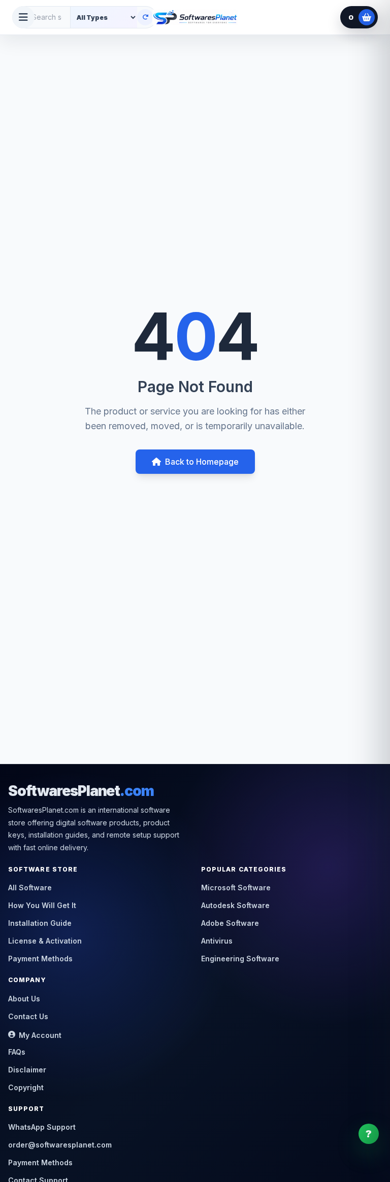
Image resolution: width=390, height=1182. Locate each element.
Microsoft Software (236, 887)
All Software (30, 887)
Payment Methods (40, 958)
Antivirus (217, 940)
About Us (24, 998)
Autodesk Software (235, 905)
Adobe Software (230, 923)
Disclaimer (27, 1069)
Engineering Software (240, 958)
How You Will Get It (42, 905)
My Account (40, 1035)
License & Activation (45, 940)
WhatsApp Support (42, 1127)
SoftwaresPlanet (81, 791)
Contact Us (28, 1016)
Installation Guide (40, 923)
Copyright (26, 1087)
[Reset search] (145, 17)
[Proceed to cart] (367, 17)
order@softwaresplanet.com (60, 1144)
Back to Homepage (202, 462)
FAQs (16, 1052)
